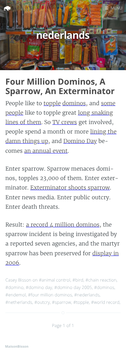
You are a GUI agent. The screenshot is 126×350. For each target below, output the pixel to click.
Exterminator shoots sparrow (70, 187)
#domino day (39, 287)
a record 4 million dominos (62, 225)
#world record (105, 302)
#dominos (104, 287)
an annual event (46, 151)
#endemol (15, 295)
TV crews (64, 122)
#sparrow (61, 302)
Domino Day (80, 141)
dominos (74, 103)
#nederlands (87, 295)
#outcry (42, 302)
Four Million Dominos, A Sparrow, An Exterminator (60, 86)
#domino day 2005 (73, 287)
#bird (78, 280)
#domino (14, 287)
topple (52, 103)
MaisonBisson (17, 346)
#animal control (55, 280)
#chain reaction (100, 280)
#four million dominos (50, 295)
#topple (81, 302)
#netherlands (18, 302)
